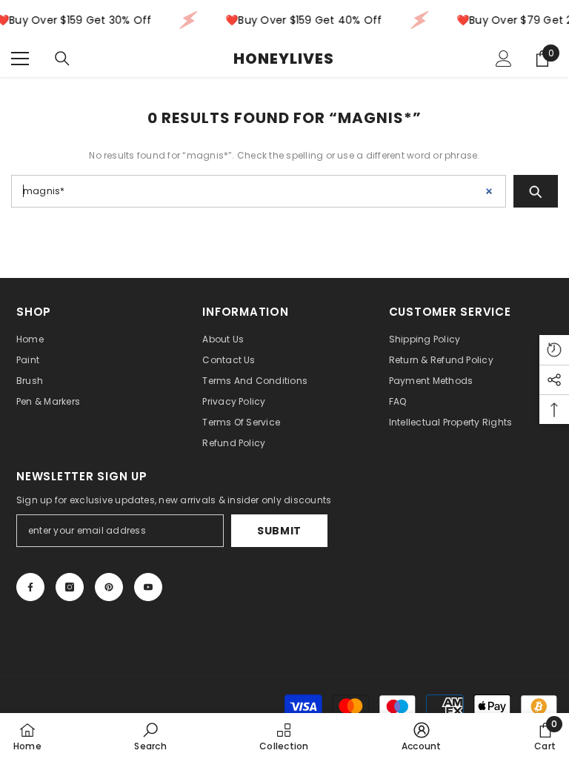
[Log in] (504, 58)
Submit (279, 530)
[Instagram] (70, 587)
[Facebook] (30, 587)
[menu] (20, 58)
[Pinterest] (109, 587)
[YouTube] (148, 587)
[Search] (62, 58)
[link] (150, 736)
